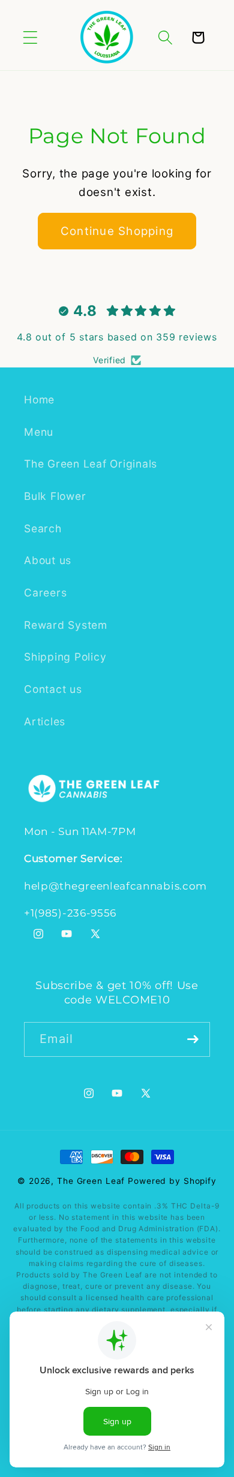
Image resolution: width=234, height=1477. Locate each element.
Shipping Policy (65, 656)
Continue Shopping (117, 231)
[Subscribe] (192, 1039)
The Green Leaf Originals (90, 463)
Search (43, 528)
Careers (45, 592)
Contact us (53, 689)
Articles (44, 721)
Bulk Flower (55, 496)
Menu (38, 432)
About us (47, 560)
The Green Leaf (91, 1181)
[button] (30, 37)
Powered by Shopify (172, 1181)
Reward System (65, 625)
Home (39, 399)
